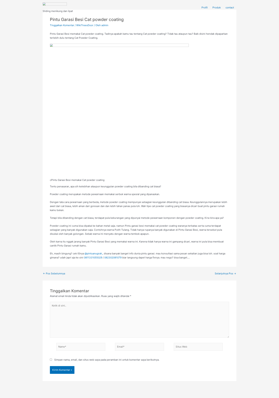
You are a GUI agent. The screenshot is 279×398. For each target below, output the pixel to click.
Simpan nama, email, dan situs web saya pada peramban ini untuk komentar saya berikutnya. (106, 359)
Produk (216, 7)
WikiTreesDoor (84, 25)
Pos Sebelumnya (54, 273)
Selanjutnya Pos (225, 273)
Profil (205, 7)
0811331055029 (93, 257)
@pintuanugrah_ (94, 253)
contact (230, 7)
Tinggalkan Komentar (62, 25)
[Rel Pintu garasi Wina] (55, 5)
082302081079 (113, 257)
